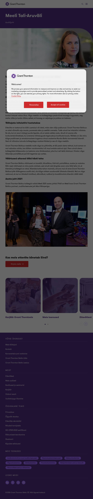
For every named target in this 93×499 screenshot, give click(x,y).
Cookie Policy (16, 96)
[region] (46, 91)
